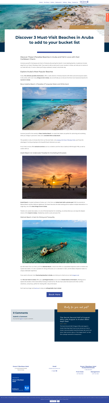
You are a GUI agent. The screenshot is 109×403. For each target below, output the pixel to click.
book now (36, 288)
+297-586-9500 (79, 373)
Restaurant (58, 2)
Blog (69, 2)
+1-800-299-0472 (88, 369)
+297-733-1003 (95, 373)
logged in (21, 318)
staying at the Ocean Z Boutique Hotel (66, 140)
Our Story (46, 2)
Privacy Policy (53, 401)
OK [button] (58, 401)
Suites (52, 2)
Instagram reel (75, 275)
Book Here (54, 294)
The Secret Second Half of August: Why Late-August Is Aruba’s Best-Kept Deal (75, 319)
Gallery (64, 2)
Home (40, 2)
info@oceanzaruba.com (54, 368)
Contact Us (75, 2)
